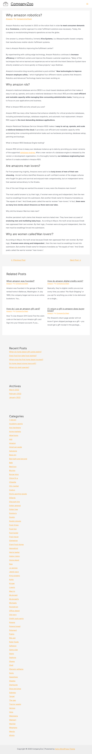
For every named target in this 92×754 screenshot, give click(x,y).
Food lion (13, 529)
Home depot (14, 560)
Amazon (9, 19)
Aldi (10, 439)
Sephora (12, 657)
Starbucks (13, 685)
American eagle (15, 447)
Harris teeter (14, 552)
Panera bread (14, 626)
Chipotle (12, 482)
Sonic (11, 673)
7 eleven (12, 420)
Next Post (75, 260)
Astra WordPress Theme (65, 749)
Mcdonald (13, 595)
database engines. (27, 152)
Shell (11, 665)
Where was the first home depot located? (26, 360)
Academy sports (16, 424)
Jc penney (13, 568)
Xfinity (12, 735)
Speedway (13, 677)
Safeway (12, 646)
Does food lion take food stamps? (23, 356)
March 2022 (14, 390)
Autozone (13, 451)
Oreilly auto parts (16, 618)
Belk (11, 463)
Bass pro (12, 455)
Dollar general (15, 506)
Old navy (13, 615)
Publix (11, 634)
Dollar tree (13, 509)
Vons (11, 712)
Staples (12, 681)
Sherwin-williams (16, 669)
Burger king (14, 474)
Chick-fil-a (13, 478)
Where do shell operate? (19, 367)
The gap (12, 700)
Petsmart (13, 630)
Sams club (13, 650)
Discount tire (14, 502)
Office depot (14, 611)
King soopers (14, 576)
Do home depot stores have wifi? (22, 363)
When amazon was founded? (20, 281)
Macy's (12, 591)
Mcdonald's (14, 599)
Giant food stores (16, 544)
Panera (12, 622)
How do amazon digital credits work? (65, 281)
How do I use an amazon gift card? (23, 308)
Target (12, 696)
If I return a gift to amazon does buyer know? (65, 309)
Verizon (12, 708)
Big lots (12, 470)
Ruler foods (14, 642)
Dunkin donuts (15, 521)
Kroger (12, 583)
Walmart (12, 720)
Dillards (12, 498)
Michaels (13, 603)
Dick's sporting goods (18, 494)
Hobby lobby (14, 556)
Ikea (11, 564)
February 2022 (15, 394)
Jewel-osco (14, 572)
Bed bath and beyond (18, 459)
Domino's (13, 513)
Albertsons (13, 435)
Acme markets (15, 431)
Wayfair (12, 724)
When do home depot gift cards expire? (25, 352)
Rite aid (12, 638)
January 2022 (14, 397)
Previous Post (18, 260)
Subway (12, 693)
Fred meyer (14, 537)
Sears (11, 654)
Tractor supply (15, 704)
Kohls (11, 579)
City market (14, 486)
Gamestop (13, 540)
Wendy (12, 731)
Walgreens (13, 716)
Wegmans (13, 728)
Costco (12, 490)
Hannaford (13, 548)
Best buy (12, 467)
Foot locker (13, 533)
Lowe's (12, 587)
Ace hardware (15, 428)
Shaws (12, 661)
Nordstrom (13, 607)
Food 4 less (14, 525)
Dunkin (12, 517)
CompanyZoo (22, 4)
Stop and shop (15, 689)
